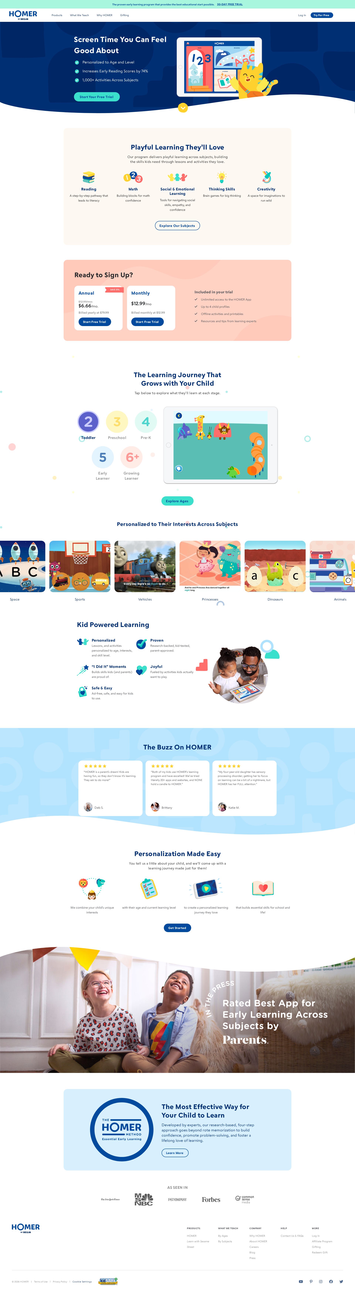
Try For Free (321, 15)
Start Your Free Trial (96, 97)
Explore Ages (177, 501)
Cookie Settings (82, 1281)
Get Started (177, 928)
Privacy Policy (60, 1281)
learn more (174, 1153)
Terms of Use (41, 1281)
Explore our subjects (177, 226)
